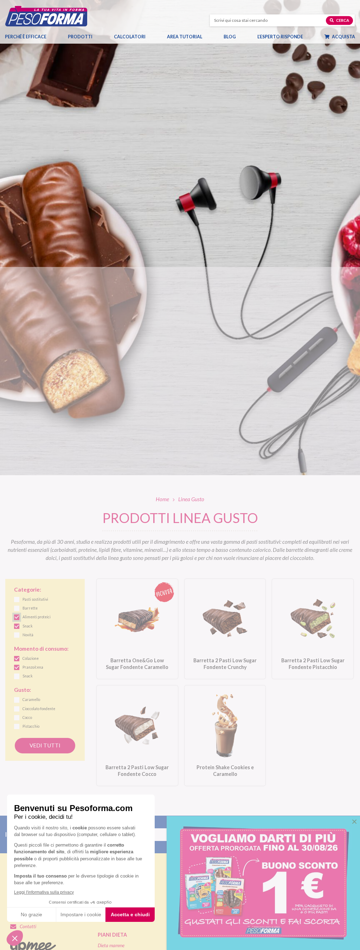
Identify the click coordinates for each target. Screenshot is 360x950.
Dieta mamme (111, 945)
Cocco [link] (27, 717)
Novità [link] (27, 635)
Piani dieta (112, 935)
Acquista (343, 36)
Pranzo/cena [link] (32, 667)
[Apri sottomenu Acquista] (354, 37)
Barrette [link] (30, 608)
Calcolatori (130, 36)
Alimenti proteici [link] (36, 617)
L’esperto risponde (280, 36)
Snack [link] (27, 626)
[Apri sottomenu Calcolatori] (145, 37)
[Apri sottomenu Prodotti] (92, 37)
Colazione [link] (30, 658)
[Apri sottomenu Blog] (235, 37)
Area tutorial (184, 36)
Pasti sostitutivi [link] (35, 599)
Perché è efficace (25, 36)
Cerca (342, 20)
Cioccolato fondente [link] (38, 709)
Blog (230, 36)
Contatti (28, 926)
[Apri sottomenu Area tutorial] (201, 37)
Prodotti (80, 36)
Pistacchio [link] (30, 726)
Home (162, 499)
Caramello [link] (31, 699)
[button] (354, 821)
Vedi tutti (45, 745)
